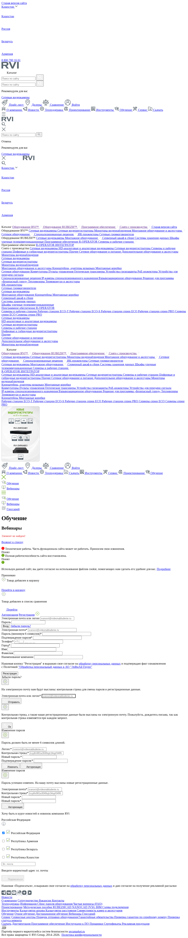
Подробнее (164, 569)
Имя (4, 649)
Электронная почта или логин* (21, 695)
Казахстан (8, 6)
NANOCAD (80, 907)
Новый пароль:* (11, 756)
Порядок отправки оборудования (57, 917)
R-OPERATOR (45, 245)
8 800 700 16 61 (11, 60)
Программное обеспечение (99, 226)
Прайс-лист (16, 104)
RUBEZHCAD (62, 907)
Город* (5, 645)
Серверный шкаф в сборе (118, 238)
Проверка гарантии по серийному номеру (141, 917)
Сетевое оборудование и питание (100, 251)
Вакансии (45, 900)
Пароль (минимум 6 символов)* (21, 633)
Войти (75, 104)
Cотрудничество (28, 900)
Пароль (6, 622)
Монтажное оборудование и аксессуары (157, 230)
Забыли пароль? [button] (21, 626)
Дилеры (36, 104)
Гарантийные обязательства (96, 917)
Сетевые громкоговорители (116, 234)
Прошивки (97, 923)
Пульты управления (61, 271)
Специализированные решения (54, 234)
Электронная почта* (14, 629)
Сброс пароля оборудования (55, 903)
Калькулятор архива (33, 910)
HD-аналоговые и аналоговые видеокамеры (87, 248)
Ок (9, 726)
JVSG (92, 907)
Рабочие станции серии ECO (119, 311)
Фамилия (7, 653)
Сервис (142, 109)
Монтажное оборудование (82, 238)
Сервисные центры (23, 917)
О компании (14, 109)
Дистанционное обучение (52, 913)
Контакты (58, 900)
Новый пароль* (11, 797)
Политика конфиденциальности (82, 934)
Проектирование (79, 109)
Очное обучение (25, 913)
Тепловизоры (37, 281)
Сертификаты (113, 923)
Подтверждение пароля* (16, 637)
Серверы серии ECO (152, 401)
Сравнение (56, 104)
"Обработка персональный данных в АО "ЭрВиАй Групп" (55, 666)
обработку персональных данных (100, 663)
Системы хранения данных (152, 238)
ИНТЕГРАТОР (64, 245)
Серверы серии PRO (29, 314)
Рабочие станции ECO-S (85, 311)
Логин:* (6, 749)
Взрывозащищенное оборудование (121, 278)
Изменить (13, 767)
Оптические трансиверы (90, 271)
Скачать (157, 109)
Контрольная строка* (14, 793)
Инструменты (104, 109)
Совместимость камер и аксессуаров (99, 910)
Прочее (74, 251)
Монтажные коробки (108, 268)
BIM (99, 907)
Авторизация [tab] (9, 614)
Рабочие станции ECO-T (53, 311)
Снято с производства (134, 226)
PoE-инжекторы (148, 271)
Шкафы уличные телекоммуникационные (27, 304)
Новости (33, 109)
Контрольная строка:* (15, 752)
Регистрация (10, 673)
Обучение (126, 109)
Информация (28, 903)
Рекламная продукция (135, 923)
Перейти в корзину (13, 590)
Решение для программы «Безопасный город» (132, 391)
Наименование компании (17, 656)
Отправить (13, 702)
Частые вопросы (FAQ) (87, 903)
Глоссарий (13, 509)
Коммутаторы (39, 271)
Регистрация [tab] (27, 614)
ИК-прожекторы (88, 234)
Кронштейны (44, 294)
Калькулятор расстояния (61, 910)
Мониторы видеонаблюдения (113, 230)
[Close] (5, 682)
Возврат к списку (12, 542)
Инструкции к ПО (78, 923)
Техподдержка (54, 109)
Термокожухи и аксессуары (63, 281)
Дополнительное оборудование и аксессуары (150, 251)
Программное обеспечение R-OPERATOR (71, 241)
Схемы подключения (115, 907)
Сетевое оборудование (15, 234)
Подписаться (15, 879)
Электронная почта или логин (20, 618)
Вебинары (13, 488)
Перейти (11, 609)
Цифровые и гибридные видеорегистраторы (41, 251)
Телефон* (7, 641)
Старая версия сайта (14, 3)
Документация (21, 923)
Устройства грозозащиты (122, 271)
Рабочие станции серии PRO (156, 311)
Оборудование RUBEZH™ (60, 226)
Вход (6, 626)
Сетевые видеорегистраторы (75, 230)
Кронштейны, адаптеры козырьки (73, 268)
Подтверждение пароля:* (17, 760)
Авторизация (33, 767)
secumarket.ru (77, 931)
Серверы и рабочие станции (116, 241)
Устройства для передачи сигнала (150, 387)
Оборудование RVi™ (25, 226)
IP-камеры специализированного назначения (70, 278)
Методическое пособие (38, 907)
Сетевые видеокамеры (15, 97)
